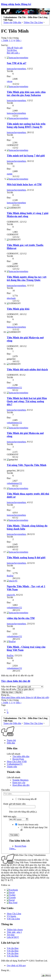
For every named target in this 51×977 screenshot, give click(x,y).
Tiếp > (19, 40)
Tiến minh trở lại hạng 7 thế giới (26, 155)
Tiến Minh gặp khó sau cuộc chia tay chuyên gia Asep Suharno (26, 93)
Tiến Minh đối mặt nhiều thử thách (27, 369)
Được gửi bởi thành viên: (14, 804)
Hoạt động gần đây (21, 785)
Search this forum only (28, 824)
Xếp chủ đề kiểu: (8, 689)
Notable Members (20, 780)
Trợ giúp (10, 934)
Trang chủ (11, 740)
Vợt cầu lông (12, 948)
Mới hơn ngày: (10, 816)
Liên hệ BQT (13, 937)
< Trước (4, 40)
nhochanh (11, 298)
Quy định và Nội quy (16, 965)
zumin (9, 174)
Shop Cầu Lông (14, 913)
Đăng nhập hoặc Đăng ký (16, 4)
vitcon (9, 81)
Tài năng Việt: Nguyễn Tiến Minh (26, 465)
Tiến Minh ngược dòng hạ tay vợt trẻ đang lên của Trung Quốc (26, 278)
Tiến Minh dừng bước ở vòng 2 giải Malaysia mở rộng (27, 215)
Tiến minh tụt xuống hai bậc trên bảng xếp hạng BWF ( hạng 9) (26, 125)
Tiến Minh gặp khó (18, 308)
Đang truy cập (18, 782)
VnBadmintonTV (15, 764)
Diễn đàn (11, 743)
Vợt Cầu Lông (13, 918)
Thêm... (12, 848)
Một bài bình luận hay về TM (24, 184)
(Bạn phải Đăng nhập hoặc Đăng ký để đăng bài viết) (25, 697)
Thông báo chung (15, 929)
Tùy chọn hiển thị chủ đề (15, 681)
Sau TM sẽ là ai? (16, 63)
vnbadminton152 (14, 387)
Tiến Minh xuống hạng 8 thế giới (26, 557)
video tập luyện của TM (21, 618)
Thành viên (12, 766)
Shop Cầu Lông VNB (17, 761)
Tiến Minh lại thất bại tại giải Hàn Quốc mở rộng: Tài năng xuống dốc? (27, 401)
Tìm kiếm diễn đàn (20, 756)
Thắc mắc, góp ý (14, 932)
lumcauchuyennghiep (16, 68)
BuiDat (10, 576)
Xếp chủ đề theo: (8, 686)
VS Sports (11, 916)
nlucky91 (11, 595)
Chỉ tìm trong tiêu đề (27, 799)
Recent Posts (18, 759)
